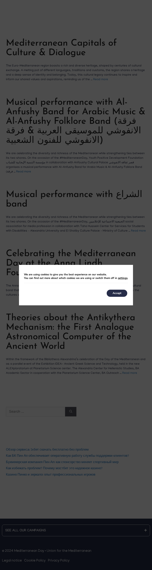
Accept (117, 293)
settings (122, 278)
